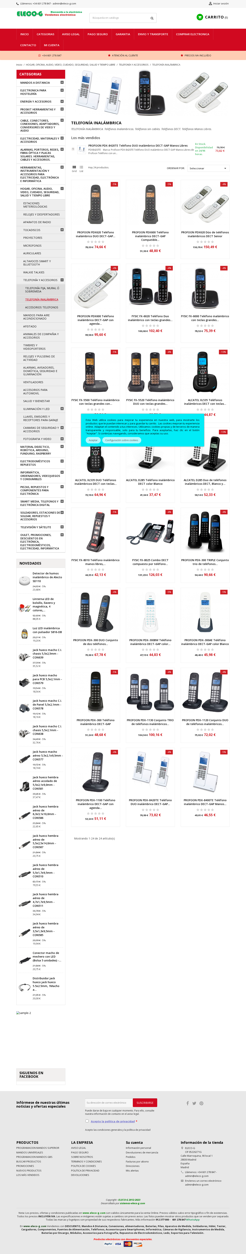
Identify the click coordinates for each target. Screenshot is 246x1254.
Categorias (45, 34)
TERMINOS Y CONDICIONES (86, 1161)
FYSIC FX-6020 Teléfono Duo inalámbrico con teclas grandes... (150, 318)
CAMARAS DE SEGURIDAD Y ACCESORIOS (41, 429)
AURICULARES (32, 253)
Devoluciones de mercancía (142, 1152)
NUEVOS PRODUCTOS (29, 1170)
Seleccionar (209, 168)
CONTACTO (28, 45)
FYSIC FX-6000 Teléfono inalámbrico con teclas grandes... (205, 318)
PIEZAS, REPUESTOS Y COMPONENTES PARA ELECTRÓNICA (34, 490)
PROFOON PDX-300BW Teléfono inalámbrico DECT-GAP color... (150, 642)
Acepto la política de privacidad (113, 1121)
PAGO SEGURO (98, 34)
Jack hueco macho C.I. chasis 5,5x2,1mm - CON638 (47, 730)
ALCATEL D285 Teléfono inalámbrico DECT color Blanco (150, 482)
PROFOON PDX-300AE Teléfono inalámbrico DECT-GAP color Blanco (205, 642)
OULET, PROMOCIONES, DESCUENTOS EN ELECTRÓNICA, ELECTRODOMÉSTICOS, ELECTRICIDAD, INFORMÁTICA (39, 541)
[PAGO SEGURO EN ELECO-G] (123, 1243)
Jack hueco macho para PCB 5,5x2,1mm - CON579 (47, 679)
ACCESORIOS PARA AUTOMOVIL (35, 391)
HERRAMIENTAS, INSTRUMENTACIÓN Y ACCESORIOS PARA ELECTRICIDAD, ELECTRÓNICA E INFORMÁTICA (39, 174)
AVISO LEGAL (71, 34)
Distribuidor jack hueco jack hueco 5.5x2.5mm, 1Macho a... (46, 983)
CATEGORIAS (30, 74)
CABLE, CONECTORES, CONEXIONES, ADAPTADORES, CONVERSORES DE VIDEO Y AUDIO (39, 126)
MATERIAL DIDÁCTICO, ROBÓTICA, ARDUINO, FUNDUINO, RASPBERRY (35, 450)
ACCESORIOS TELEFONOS (41, 307)
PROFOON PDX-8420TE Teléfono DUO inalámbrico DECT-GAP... (150, 802)
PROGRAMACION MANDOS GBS (34, 1157)
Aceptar (93, 440)
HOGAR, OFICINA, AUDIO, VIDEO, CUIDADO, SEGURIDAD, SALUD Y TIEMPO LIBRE (39, 192)
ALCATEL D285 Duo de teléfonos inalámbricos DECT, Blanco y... (205, 482)
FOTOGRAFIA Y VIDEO (37, 439)
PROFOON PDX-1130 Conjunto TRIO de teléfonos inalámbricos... (150, 722)
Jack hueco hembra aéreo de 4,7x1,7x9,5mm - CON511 (45, 899)
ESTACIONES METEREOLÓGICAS (35, 205)
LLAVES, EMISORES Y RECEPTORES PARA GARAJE (40, 418)
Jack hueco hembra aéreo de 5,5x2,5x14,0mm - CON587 (45, 841)
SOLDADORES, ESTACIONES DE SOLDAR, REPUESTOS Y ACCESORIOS (40, 516)
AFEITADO (30, 326)
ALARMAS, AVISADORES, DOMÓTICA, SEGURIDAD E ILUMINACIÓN (40, 371)
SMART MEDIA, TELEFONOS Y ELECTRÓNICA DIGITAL (39, 503)
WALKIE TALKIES (33, 272)
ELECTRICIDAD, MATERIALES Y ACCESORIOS (39, 140)
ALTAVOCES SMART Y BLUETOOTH (37, 262)
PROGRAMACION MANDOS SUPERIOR (37, 1148)
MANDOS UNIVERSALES (29, 1152)
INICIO (24, 34)
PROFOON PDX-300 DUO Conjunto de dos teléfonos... (95, 642)
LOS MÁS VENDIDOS (27, 1175)
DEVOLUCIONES (80, 1175)
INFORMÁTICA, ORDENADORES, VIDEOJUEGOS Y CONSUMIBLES (40, 476)
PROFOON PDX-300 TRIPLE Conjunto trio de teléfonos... (205, 562)
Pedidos (130, 1157)
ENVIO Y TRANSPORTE (153, 34)
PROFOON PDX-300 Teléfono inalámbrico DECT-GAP (96, 722)
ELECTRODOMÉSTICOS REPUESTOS (35, 462)
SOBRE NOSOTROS (82, 1157)
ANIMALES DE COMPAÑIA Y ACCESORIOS (41, 335)
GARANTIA (123, 34)
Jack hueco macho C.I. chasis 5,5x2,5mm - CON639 (47, 653)
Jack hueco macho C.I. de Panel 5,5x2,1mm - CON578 (47, 704)
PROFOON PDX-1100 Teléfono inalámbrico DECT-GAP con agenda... (95, 804)
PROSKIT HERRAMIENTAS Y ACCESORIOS (38, 111)
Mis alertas (132, 1170)
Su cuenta (134, 1142)
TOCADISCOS (31, 230)
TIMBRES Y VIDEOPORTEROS (34, 346)
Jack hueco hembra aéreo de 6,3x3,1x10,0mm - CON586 (45, 812)
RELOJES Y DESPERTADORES (41, 214)
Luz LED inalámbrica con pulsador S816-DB (47, 630)
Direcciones (133, 1166)
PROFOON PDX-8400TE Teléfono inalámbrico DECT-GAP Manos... (205, 802)
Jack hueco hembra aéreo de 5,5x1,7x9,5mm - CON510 (45, 870)
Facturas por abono (137, 1161)
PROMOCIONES (25, 1166)
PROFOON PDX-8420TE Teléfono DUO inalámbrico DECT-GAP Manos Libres (138, 145)
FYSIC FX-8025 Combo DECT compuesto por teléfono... (150, 562)
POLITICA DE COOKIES (83, 1166)
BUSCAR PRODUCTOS (28, 1161)
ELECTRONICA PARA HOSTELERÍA (33, 92)
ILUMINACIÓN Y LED (36, 409)
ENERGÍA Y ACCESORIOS (35, 101)
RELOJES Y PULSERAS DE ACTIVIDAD (39, 358)
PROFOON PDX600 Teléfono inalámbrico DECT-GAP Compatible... (150, 236)
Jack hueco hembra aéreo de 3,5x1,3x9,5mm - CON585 (45, 929)
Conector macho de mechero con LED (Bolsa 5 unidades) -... (47, 956)
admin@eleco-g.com (197, 1184)
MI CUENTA (51, 45)
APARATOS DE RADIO (37, 222)
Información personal (138, 1148)
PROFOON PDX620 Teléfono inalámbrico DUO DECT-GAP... (95, 234)
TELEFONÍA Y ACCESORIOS (40, 280)
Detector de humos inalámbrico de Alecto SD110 (47, 577)
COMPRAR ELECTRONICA (192, 34)
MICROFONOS (32, 245)
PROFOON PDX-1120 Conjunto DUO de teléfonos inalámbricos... (205, 722)
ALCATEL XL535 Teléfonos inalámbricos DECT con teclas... (205, 402)
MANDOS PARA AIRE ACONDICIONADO (36, 316)
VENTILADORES (33, 382)
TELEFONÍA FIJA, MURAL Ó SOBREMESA (42, 289)
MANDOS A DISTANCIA (35, 82)
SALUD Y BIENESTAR (36, 401)
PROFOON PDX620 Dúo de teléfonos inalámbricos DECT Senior (205, 234)
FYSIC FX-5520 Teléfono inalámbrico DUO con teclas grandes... (150, 402)
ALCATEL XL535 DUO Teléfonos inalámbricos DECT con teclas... (96, 482)
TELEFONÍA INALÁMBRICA (41, 299)
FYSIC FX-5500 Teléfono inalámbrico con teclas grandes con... (95, 402)
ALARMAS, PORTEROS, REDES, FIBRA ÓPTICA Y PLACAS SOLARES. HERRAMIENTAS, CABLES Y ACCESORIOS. (39, 155)
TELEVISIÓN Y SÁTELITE (35, 527)
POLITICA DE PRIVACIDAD (85, 1170)
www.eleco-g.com (94, 1213)
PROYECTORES (32, 237)
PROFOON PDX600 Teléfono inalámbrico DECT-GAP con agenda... (95, 320)
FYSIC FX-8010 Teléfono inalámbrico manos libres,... (95, 562)
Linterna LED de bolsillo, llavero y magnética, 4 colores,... (44, 604)
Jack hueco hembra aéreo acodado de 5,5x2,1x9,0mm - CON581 (45, 782)
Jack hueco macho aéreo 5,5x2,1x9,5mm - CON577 (48, 755)
